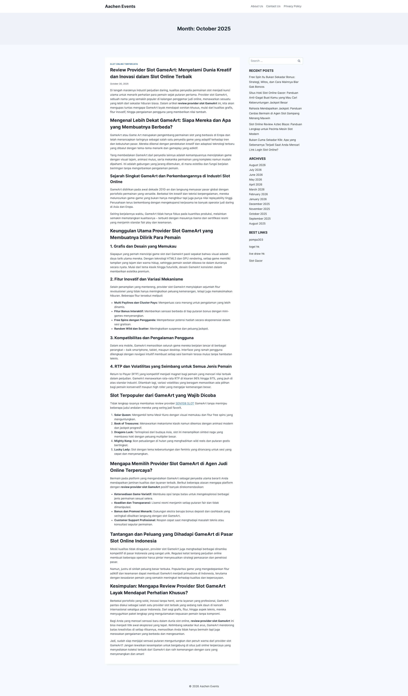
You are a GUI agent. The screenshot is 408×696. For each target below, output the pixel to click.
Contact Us (273, 6)
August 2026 (257, 165)
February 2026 (258, 194)
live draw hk (257, 253)
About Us (257, 6)
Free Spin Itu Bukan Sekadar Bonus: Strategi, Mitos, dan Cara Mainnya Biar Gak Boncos (274, 81)
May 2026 (255, 179)
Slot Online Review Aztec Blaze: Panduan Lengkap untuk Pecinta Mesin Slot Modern (275, 129)
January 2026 (258, 199)
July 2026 (255, 169)
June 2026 (256, 174)
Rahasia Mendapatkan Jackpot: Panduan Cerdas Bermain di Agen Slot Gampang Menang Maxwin (275, 113)
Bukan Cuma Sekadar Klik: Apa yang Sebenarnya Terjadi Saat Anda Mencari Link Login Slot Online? (274, 144)
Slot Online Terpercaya (124, 64)
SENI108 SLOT (185, 403)
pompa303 (256, 239)
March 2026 (257, 189)
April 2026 (255, 184)
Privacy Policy (292, 6)
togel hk (254, 246)
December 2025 (259, 204)
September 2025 (260, 218)
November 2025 (259, 208)
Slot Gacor (255, 260)
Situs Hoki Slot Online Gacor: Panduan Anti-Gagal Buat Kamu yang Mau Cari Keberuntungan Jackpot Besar (273, 97)
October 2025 (258, 213)
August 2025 (257, 223)
